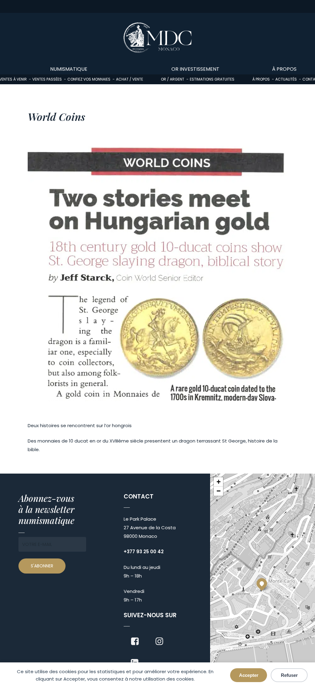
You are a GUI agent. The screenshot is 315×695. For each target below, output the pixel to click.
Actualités (286, 79)
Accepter (248, 675)
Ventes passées (47, 79)
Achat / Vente (129, 79)
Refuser (289, 675)
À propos (261, 79)
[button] (262, 583)
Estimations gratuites (212, 79)
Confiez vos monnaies (88, 79)
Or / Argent (172, 79)
